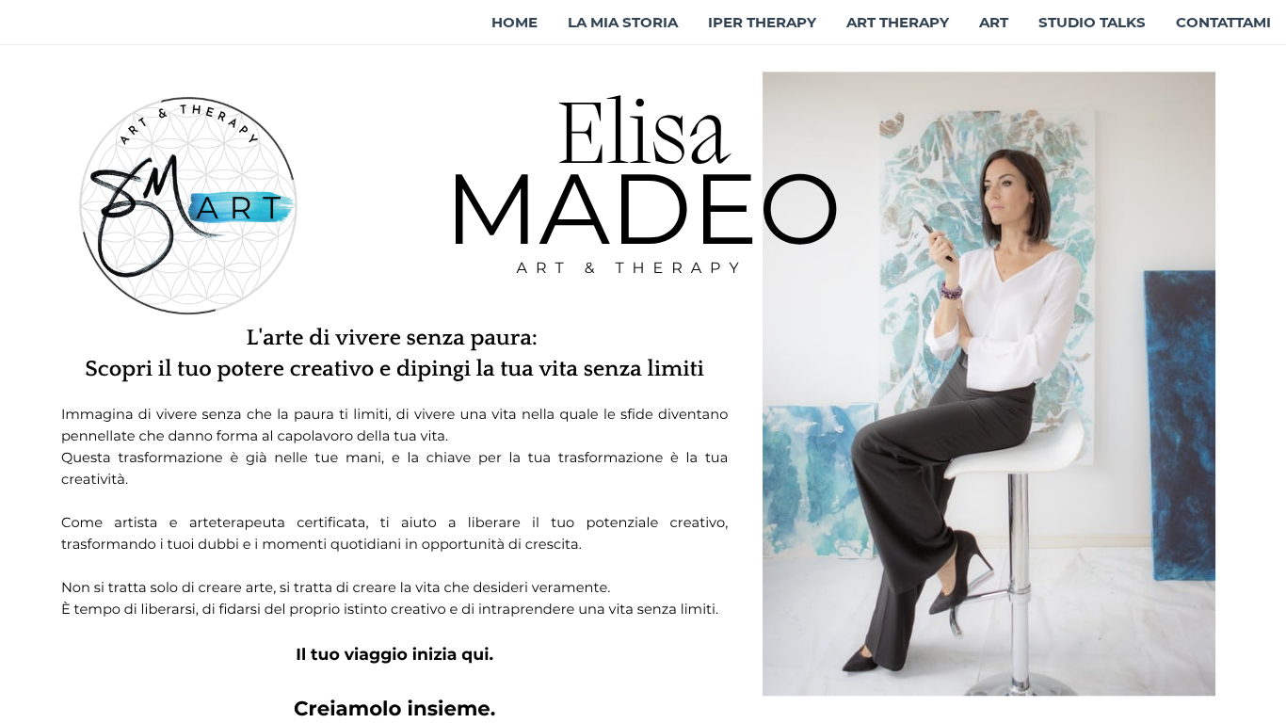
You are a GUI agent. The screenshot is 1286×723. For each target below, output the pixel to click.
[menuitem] (514, 22)
